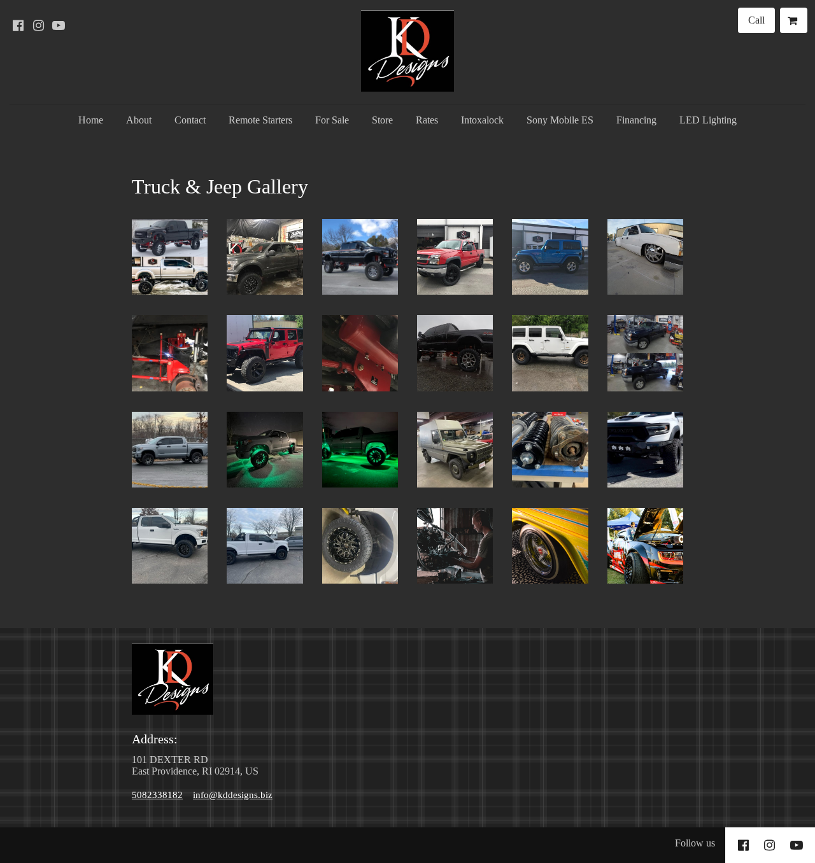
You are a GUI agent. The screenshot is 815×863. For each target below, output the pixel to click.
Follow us (695, 843)
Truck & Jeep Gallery (220, 186)
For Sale (332, 120)
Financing (636, 120)
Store (382, 120)
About (139, 120)
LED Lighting (708, 120)
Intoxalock (482, 120)
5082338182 (157, 794)
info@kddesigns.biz (233, 794)
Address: (156, 739)
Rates (427, 120)
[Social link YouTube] (58, 25)
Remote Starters (260, 120)
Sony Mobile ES (560, 120)
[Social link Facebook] (18, 25)
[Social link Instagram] (38, 25)
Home (90, 120)
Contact (190, 120)
